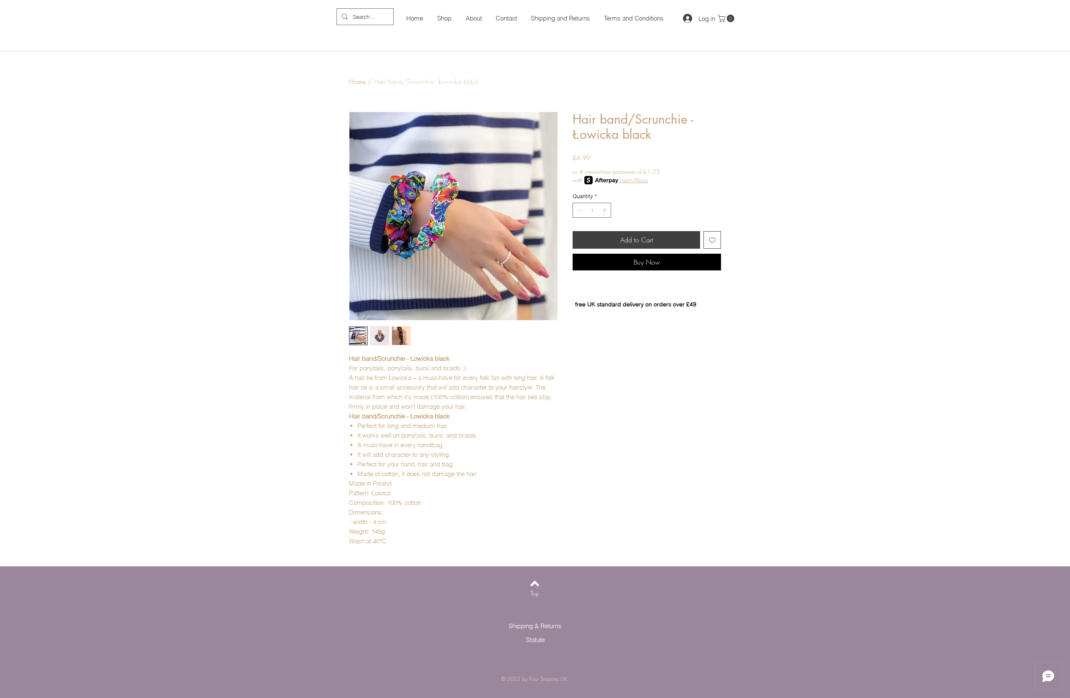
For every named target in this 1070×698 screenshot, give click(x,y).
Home (357, 81)
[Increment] (605, 210)
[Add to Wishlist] (712, 240)
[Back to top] (534, 583)
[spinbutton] (592, 210)
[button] (727, 18)
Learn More (634, 180)
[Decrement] (579, 210)
